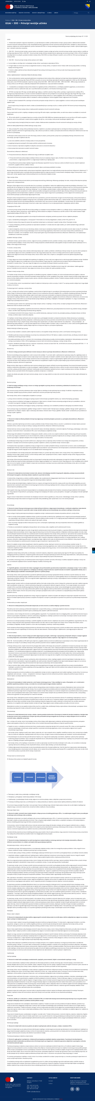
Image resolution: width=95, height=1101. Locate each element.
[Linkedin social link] (25, 1)
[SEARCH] (88, 12)
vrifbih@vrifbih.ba (35, 1091)
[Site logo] (21, 6)
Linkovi (50, 1083)
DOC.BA (61, 1099)
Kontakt (51, 1081)
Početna (7, 20)
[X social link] (23, 1)
